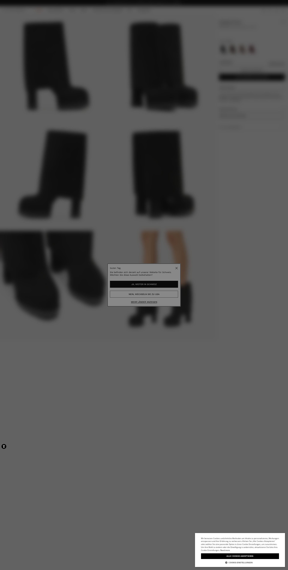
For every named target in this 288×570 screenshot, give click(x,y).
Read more (225, 550)
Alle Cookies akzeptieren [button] (240, 556)
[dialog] (240, 550)
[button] (240, 562)
